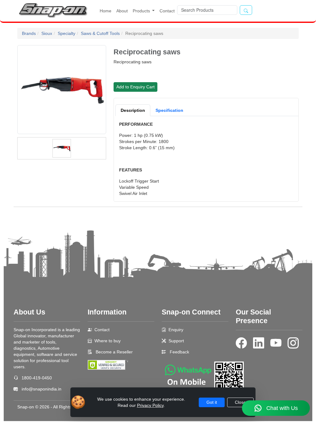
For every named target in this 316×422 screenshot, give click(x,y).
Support (176, 340)
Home (105, 10)
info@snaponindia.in (41, 388)
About (122, 10)
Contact (167, 10)
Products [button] (142, 10)
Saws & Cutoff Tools (100, 33)
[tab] (132, 110)
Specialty (66, 33)
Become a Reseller (113, 351)
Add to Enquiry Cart (135, 86)
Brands (29, 33)
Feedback (179, 351)
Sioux (46, 33)
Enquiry (175, 329)
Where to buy (107, 340)
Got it (211, 402)
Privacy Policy (150, 405)
